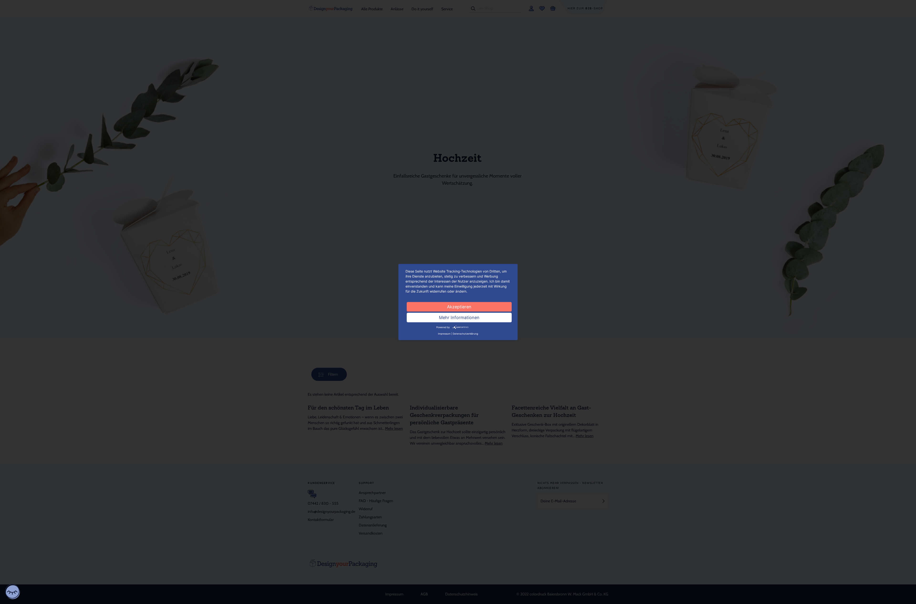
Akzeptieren (459, 306)
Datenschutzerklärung (465, 333)
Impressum (444, 333)
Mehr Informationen (459, 317)
